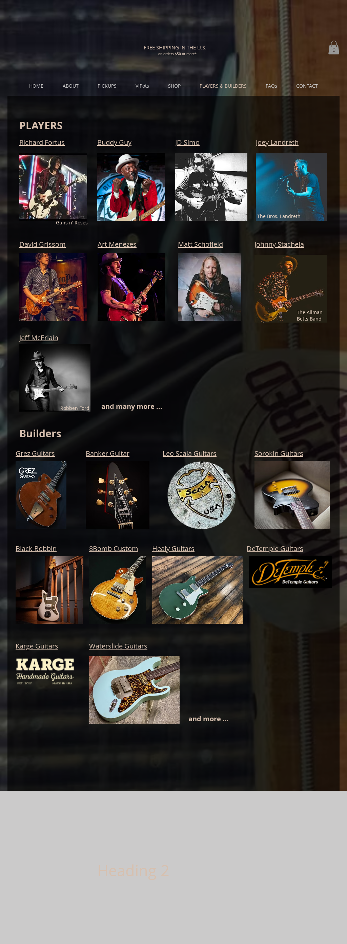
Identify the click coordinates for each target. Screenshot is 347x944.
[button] (175, 47)
